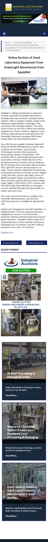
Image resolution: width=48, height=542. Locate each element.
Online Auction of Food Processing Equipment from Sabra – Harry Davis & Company (37, 242)
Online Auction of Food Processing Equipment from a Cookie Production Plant (13, 242)
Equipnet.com (7, 232)
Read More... (12, 395)
